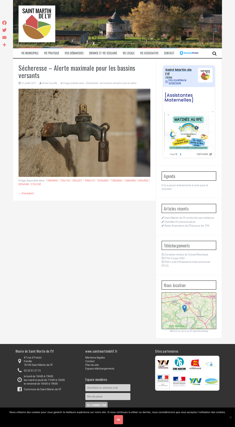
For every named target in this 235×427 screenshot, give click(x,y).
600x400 (143, 180)
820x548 (24, 184)
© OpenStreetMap (199, 331)
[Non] (230, 417)
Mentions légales (95, 357)
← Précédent (26, 193)
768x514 (89, 180)
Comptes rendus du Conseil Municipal (186, 254)
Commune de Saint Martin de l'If (42, 389)
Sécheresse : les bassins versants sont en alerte (111, 83)
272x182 (36, 184)
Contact (169, 53)
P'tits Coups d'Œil (175, 258)
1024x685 (102, 180)
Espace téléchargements (99, 368)
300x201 (77, 180)
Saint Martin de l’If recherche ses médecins (189, 217)
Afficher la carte (178, 331)
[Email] (4, 37)
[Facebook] (4, 22)
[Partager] (4, 44)
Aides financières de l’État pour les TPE (186, 225)
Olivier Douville (49, 83)
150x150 (65, 180)
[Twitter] (4, 30)
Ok (118, 419)
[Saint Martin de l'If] (37, 23)
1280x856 (52, 180)
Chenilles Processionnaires (180, 221)
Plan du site (92, 364)
